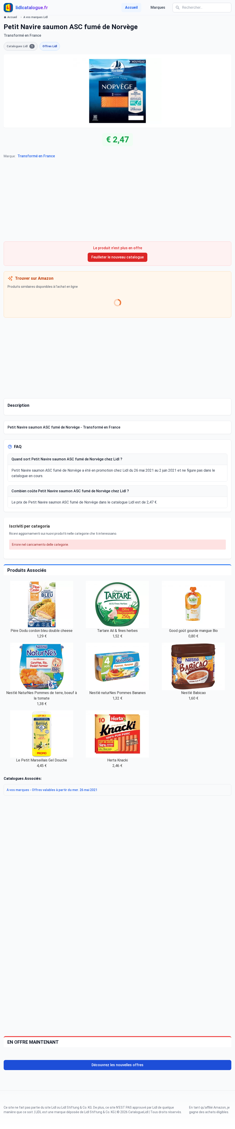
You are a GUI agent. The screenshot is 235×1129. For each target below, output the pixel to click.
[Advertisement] (117, 202)
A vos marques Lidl (35, 17)
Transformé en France (36, 156)
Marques (158, 7)
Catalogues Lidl (20, 46)
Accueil (131, 7)
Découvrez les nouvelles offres (117, 1065)
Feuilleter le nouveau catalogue (117, 257)
